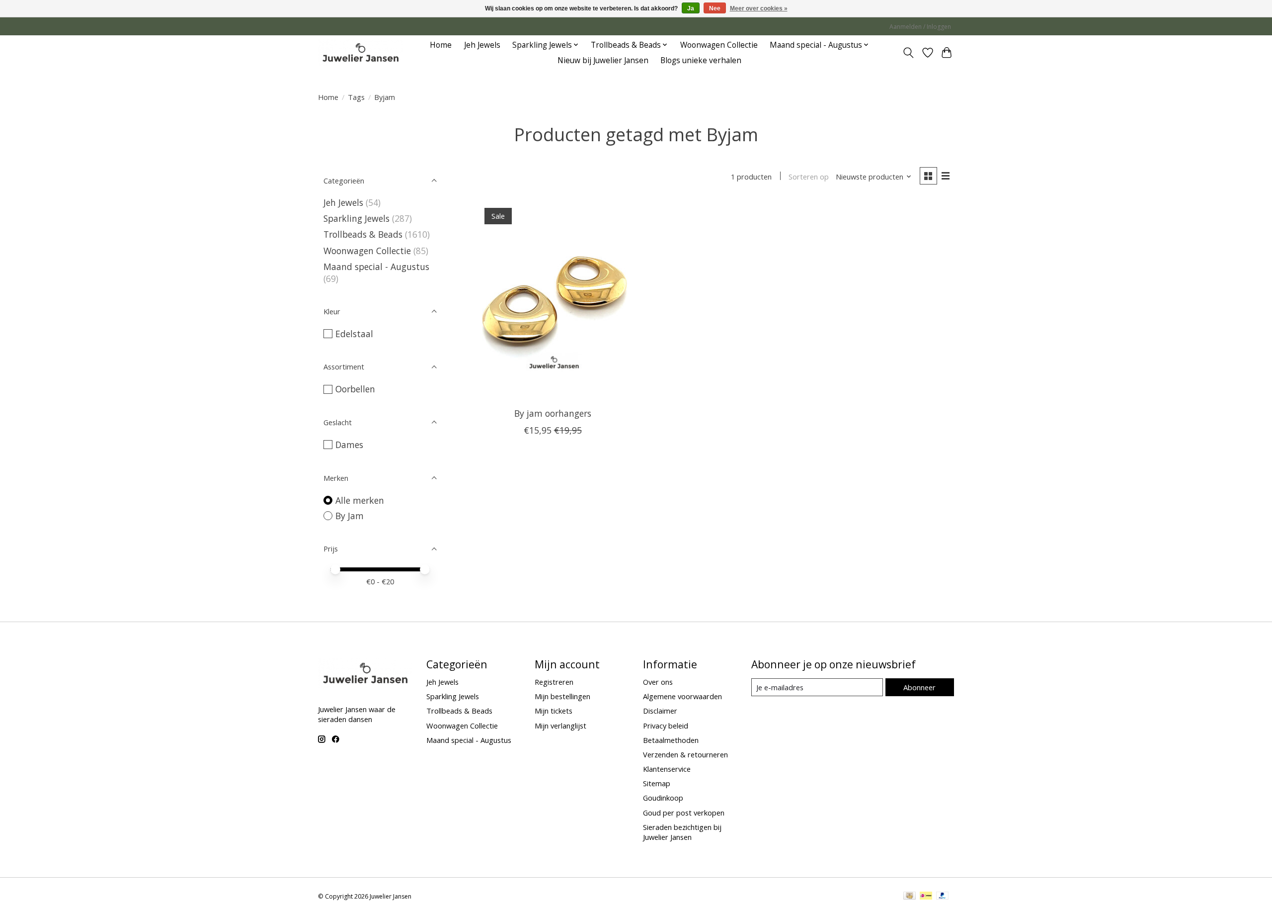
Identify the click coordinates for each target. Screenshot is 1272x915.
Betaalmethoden (671, 740)
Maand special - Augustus (376, 267)
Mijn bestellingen (562, 696)
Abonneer (919, 687)
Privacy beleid (665, 726)
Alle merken (359, 500)
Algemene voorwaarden (682, 696)
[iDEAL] (926, 897)
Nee (714, 8)
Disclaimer (660, 711)
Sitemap (656, 783)
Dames (349, 445)
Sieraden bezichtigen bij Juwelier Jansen (682, 832)
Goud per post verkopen (683, 813)
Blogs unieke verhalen (700, 60)
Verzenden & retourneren (685, 754)
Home (441, 45)
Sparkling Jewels (356, 218)
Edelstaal (354, 334)
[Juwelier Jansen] (360, 52)
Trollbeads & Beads (362, 234)
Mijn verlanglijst (560, 726)
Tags (356, 97)
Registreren (554, 682)
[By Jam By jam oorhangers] (553, 300)
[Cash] (909, 897)
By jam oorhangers (552, 413)
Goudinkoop (663, 798)
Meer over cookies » (759, 8)
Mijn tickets (553, 711)
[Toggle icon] (908, 53)
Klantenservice (667, 769)
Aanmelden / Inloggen (920, 26)
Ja (690, 8)
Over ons (658, 682)
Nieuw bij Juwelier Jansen (602, 60)
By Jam (349, 516)
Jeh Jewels (482, 45)
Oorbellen (355, 389)
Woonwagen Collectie (719, 45)
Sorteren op (809, 177)
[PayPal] (942, 897)
